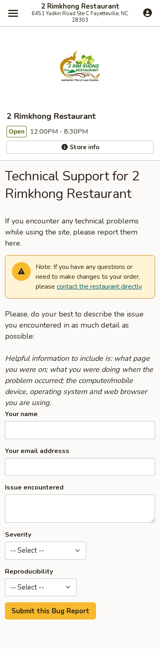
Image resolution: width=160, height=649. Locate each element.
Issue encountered (34, 487)
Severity (18, 534)
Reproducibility (29, 571)
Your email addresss (37, 450)
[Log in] (147, 12)
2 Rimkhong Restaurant (80, 6)
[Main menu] (13, 13)
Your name (21, 414)
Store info (83, 147)
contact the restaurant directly (99, 286)
